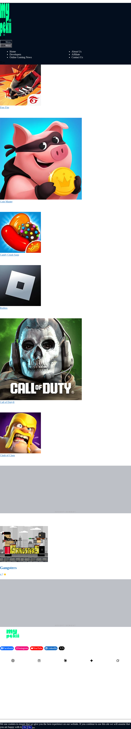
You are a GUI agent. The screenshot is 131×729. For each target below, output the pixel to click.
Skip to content (7, 1)
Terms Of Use (79, 709)
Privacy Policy (79, 705)
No (29, 727)
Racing (13, 687)
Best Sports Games (81, 683)
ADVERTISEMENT (65, 512)
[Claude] (65, 661)
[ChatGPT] (13, 661)
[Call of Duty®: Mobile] (41, 399)
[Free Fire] (20, 104)
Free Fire (4, 107)
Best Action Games (81, 675)
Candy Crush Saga (9, 254)
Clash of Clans (7, 455)
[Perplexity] (39, 661)
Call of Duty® (7, 402)
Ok (24, 727)
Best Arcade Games (20, 675)
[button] (2, 38)
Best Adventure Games (21, 679)
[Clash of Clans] (20, 452)
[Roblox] (20, 305)
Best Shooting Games (20, 683)
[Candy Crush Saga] (20, 252)
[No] (33, 727)
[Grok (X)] (118, 661)
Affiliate (76, 54)
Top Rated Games (81, 687)
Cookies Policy (79, 713)
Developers (15, 54)
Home (13, 51)
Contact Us (77, 57)
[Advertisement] (65, 488)
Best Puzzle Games (81, 679)
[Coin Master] (41, 198)
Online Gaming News (21, 57)
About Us (76, 51)
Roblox (4, 308)
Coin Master (6, 201)
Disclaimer (15, 709)
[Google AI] (91, 661)
